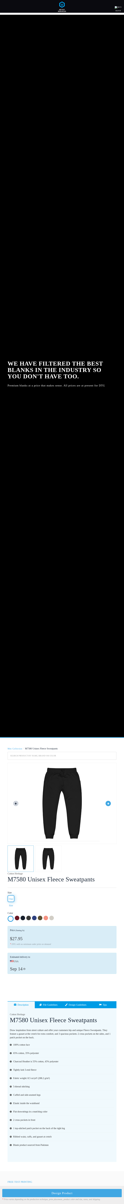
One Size (11, 900)
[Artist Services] (62, 6)
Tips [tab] (104, 1005)
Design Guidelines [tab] (76, 1005)
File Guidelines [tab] (49, 1005)
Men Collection (15, 749)
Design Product (62, 1193)
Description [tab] (22, 1005)
